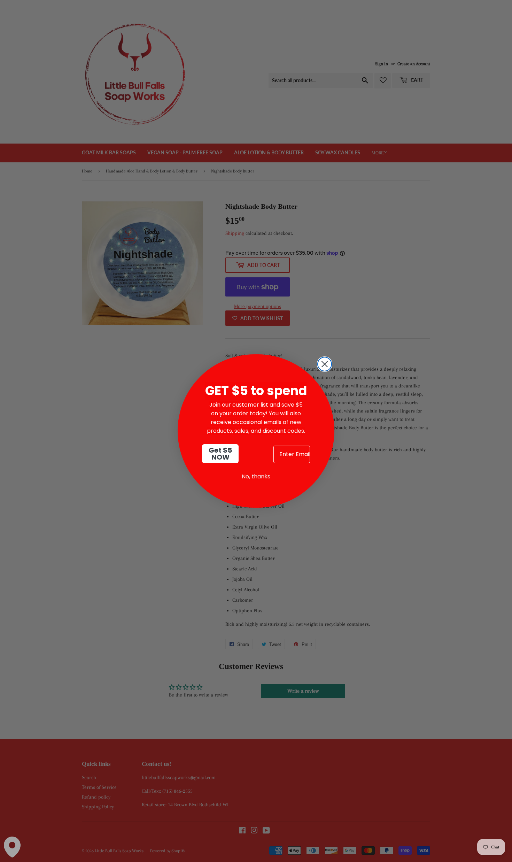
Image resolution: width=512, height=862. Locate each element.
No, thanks (256, 476)
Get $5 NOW (220, 453)
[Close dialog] (325, 364)
